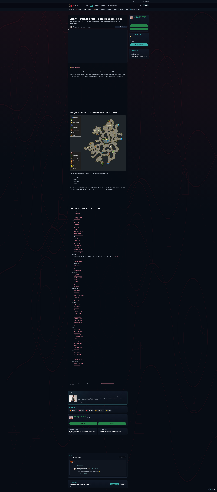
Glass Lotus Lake (78, 322)
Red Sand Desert (78, 283)
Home (82, 5)
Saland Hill (76, 222)
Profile (92, 468)
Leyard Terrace (77, 247)
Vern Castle (77, 290)
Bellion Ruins (77, 365)
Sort (117, 457)
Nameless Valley (78, 343)
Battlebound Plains (78, 235)
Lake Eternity (77, 304)
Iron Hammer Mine (78, 336)
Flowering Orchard (78, 244)
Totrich (75, 279)
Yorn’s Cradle (77, 329)
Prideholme (77, 213)
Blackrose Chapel (78, 245)
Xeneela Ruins (77, 317)
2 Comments (89, 27)
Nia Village (76, 357)
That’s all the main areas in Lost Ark (139, 56)
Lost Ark (76, 15)
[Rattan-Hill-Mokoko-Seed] (98, 143)
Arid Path (76, 274)
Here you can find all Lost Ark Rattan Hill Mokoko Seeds (139, 53)
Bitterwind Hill (77, 306)
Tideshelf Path (77, 356)
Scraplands (76, 284)
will (80, 469)
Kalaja (75, 345)
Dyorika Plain (77, 240)
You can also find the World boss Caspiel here (85, 258)
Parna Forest (77, 297)
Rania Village (77, 293)
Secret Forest (77, 352)
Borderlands (77, 219)
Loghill (75, 215)
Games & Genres (112, 5)
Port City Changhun (78, 261)
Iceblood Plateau (78, 311)
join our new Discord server (107, 383)
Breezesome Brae (78, 318)
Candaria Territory (78, 363)
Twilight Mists (77, 270)
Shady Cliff (76, 349)
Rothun (76, 324)
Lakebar (76, 229)
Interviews (103, 5)
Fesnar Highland (78, 300)
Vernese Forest (77, 299)
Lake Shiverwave (78, 320)
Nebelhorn (76, 286)
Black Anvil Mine (78, 334)
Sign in (122, 484)
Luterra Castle (77, 238)
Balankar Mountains (79, 295)
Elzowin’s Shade (78, 325)
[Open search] (140, 5)
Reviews (97, 5)
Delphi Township (78, 267)
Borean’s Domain (78, 249)
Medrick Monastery (78, 231)
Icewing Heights (78, 313)
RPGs (75, 13)
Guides (91, 5)
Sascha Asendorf (77, 26)
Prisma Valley (77, 268)
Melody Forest (77, 265)
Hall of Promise (77, 338)
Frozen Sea (76, 308)
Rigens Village (77, 309)
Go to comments (139, 44)
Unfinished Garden (78, 331)
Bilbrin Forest (77, 233)
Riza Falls (76, 281)
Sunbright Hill (77, 242)
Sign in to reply (80, 465)
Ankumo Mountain (78, 217)
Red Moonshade (78, 347)
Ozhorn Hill (77, 224)
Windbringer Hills (78, 277)
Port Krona (76, 292)
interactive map (117, 256)
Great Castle (77, 333)
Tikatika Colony (77, 354)
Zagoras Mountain (78, 227)
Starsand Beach (78, 359)
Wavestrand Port (78, 252)
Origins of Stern (78, 276)
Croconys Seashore (78, 251)
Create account (114, 484)
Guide (72, 13)
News (86, 5)
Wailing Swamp (78, 341)
